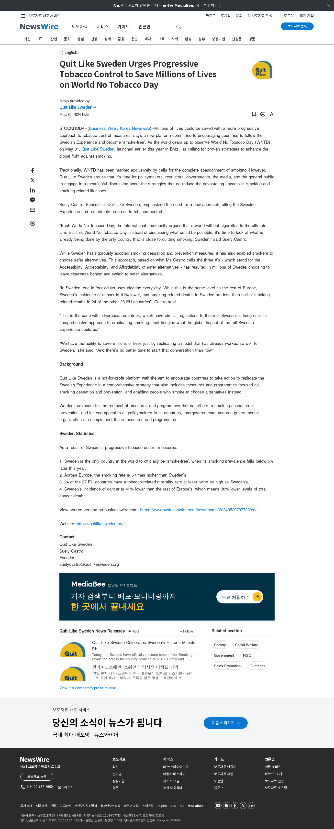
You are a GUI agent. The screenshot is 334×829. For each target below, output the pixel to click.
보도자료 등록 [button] (36, 776)
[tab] (136, 759)
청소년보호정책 (110, 806)
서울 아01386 (48, 820)
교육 (161, 39)
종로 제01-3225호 (153, 815)
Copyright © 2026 (168, 820)
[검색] (178, 27)
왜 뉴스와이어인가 (176, 767)
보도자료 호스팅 (276, 788)
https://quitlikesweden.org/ (101, 523)
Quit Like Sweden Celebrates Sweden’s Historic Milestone (143, 645)
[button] (254, 114)
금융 (121, 39)
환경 (188, 39)
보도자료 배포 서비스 (44, 15)
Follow (188, 630)
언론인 (144, 27)
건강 (94, 39)
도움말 (226, 15)
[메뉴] (24, 16)
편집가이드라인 (61, 806)
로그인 (289, 15)
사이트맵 (148, 806)
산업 (53, 39)
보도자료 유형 (223, 774)
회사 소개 (26, 806)
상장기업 (218, 39)
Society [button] (220, 644)
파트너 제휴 (131, 806)
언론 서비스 (273, 767)
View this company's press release (89, 687)
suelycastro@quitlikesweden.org (89, 564)
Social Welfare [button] (246, 644)
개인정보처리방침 (85, 806)
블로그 (211, 15)
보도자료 (80, 27)
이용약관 (41, 806)
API (182, 806)
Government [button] (224, 655)
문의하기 (65, 787)
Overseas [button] (258, 665)
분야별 (117, 774)
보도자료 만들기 (225, 767)
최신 (27, 39)
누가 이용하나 (172, 788)
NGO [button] (247, 655)
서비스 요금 (171, 781)
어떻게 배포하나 (174, 774)
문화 (67, 39)
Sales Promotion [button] (227, 665)
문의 (239, 15)
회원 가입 (307, 15)
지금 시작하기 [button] (223, 722)
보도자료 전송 (274, 781)
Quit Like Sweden (77, 107)
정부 (201, 39)
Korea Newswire (135, 128)
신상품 (237, 39)
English (71, 52)
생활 (80, 39)
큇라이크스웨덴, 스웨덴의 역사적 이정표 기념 (135, 667)
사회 (174, 39)
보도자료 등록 (297, 26)
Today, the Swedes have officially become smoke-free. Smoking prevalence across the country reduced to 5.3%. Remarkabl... (144, 656)
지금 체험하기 (208, 5)
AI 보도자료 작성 (259, 15)
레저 (148, 39)
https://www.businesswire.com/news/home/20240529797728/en (197, 509)
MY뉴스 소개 (273, 774)
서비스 (103, 27)
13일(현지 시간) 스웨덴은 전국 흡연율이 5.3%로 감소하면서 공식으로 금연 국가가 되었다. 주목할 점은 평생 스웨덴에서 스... (143, 675)
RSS (135, 630)
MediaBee (195, 806)
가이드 (124, 27)
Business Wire (102, 128)
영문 (252, 39)
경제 (107, 39)
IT (40, 39)
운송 (134, 39)
